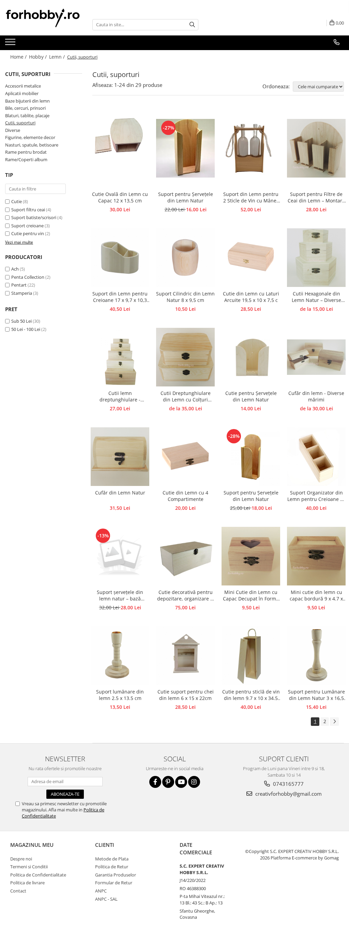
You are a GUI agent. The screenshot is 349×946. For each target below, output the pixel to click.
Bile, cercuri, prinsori (25, 108)
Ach (15, 269)
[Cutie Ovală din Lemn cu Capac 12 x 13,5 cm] (120, 148)
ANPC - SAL (106, 899)
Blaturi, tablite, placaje (27, 115)
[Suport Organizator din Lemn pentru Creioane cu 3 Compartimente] (316, 456)
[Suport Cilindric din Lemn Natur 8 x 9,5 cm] (185, 257)
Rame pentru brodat (26, 152)
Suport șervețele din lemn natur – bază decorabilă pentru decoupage (120, 595)
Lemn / (57, 57)
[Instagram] (194, 782)
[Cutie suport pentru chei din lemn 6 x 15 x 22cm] (185, 655)
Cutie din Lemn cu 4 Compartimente (185, 495)
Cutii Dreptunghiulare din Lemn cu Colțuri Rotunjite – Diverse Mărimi (186, 396)
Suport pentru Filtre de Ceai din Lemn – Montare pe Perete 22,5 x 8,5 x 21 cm (316, 197)
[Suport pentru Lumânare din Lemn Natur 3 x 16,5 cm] (316, 655)
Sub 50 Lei (21, 321)
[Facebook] (155, 782)
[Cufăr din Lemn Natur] (120, 456)
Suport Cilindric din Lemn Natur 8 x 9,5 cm (185, 296)
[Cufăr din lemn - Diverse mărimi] (316, 357)
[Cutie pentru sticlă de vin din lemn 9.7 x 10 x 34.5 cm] (251, 655)
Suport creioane (27, 226)
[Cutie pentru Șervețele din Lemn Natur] (251, 357)
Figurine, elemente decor (30, 137)
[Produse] (11, 44)
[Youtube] (181, 782)
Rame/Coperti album (26, 159)
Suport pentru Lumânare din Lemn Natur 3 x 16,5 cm (316, 695)
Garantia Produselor (115, 875)
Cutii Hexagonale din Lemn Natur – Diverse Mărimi (316, 297)
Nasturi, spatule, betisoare (31, 145)
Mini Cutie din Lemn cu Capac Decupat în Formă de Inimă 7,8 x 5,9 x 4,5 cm (251, 595)
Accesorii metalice (23, 86)
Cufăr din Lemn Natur (120, 492)
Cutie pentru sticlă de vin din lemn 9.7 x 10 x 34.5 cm (251, 695)
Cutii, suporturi (20, 123)
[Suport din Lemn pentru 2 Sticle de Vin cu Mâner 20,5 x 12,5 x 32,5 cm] (251, 148)
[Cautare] (192, 24)
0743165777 (288, 783)
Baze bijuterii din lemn (27, 101)
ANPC (101, 891)
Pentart (19, 285)
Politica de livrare (27, 883)
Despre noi (21, 859)
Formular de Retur (113, 883)
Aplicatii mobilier (22, 93)
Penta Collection (27, 277)
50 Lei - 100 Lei (25, 329)
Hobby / (38, 57)
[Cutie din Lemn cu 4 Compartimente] (185, 456)
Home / (19, 57)
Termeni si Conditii (29, 867)
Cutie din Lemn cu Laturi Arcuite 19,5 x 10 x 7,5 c (251, 296)
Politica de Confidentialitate (38, 875)
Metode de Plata (111, 859)
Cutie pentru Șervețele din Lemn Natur (251, 396)
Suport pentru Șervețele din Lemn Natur (185, 197)
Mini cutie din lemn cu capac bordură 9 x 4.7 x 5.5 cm (316, 595)
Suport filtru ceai (28, 210)
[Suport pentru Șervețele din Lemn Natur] (185, 148)
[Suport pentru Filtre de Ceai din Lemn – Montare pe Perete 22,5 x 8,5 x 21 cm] (316, 148)
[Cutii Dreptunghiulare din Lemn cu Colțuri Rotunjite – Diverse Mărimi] (185, 357)
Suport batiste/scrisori (33, 217)
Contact (18, 891)
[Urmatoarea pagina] (334, 721)
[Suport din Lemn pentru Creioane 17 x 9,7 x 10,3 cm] (120, 257)
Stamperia (21, 293)
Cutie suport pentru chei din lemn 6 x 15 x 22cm (185, 694)
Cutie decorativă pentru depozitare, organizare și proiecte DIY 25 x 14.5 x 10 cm (185, 595)
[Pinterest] (168, 782)
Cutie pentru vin (27, 233)
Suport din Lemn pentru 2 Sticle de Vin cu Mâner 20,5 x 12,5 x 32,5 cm (250, 197)
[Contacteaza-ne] (336, 42)
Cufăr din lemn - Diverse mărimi (316, 396)
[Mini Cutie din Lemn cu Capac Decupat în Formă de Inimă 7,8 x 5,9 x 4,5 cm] (251, 556)
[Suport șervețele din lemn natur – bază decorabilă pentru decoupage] (120, 556)
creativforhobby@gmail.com (288, 793)
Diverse (12, 130)
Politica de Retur (111, 867)
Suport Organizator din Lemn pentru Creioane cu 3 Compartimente (316, 496)
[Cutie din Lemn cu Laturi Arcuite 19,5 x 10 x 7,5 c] (251, 257)
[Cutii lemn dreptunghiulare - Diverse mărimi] (120, 357)
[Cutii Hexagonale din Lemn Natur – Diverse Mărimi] (316, 257)
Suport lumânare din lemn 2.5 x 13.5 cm (120, 694)
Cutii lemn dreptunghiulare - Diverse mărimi (120, 396)
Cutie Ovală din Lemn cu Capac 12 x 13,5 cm (120, 197)
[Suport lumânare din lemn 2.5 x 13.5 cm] (120, 655)
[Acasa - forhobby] (43, 18)
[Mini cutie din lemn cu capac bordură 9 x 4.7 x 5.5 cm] (316, 556)
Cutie (16, 201)
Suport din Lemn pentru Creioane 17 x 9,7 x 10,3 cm (120, 297)
